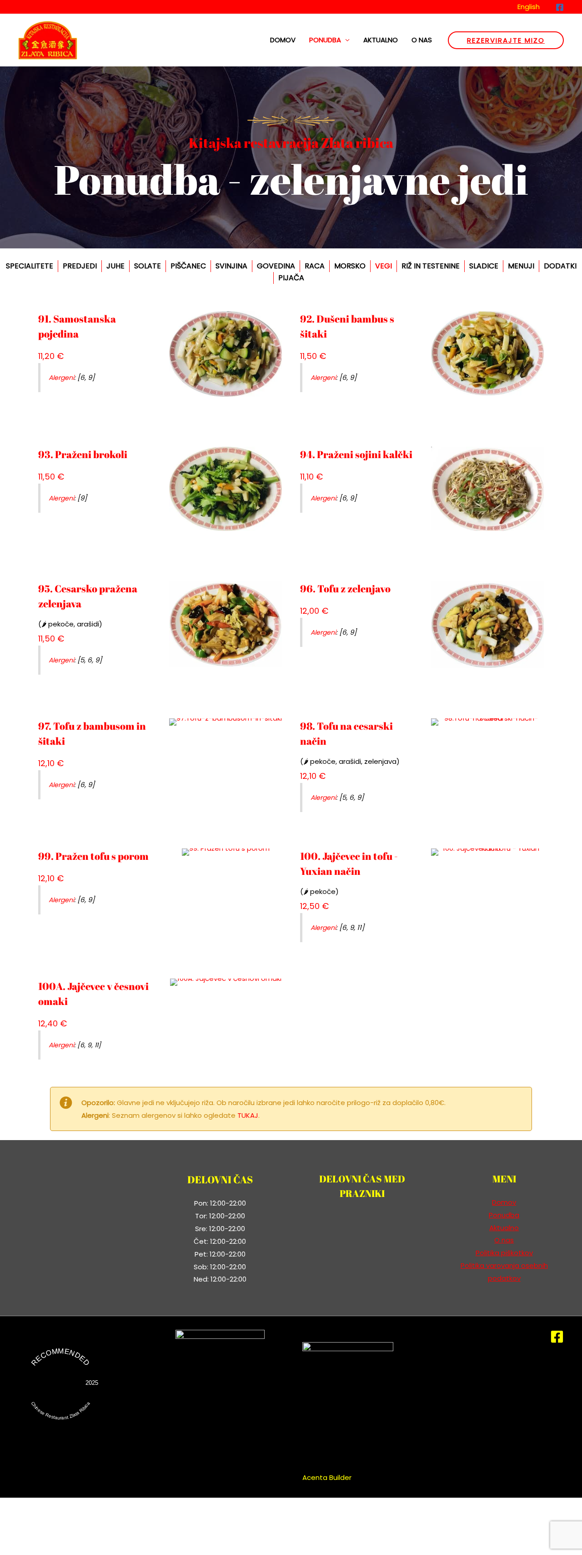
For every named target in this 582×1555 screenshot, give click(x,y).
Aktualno (380, 40)
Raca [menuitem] (315, 266)
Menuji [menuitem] (521, 266)
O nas (421, 40)
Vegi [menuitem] (383, 266)
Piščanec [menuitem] (188, 266)
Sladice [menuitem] (483, 266)
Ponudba (325, 40)
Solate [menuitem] (147, 266)
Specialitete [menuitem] (29, 266)
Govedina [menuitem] (276, 266)
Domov (283, 40)
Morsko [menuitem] (350, 266)
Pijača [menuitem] (291, 278)
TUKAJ (247, 1115)
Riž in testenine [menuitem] (430, 266)
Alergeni (61, 377)
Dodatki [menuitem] (560, 266)
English (528, 6)
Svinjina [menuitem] (231, 266)
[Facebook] (560, 7)
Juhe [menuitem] (115, 266)
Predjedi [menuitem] (80, 266)
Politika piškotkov (504, 1252)
